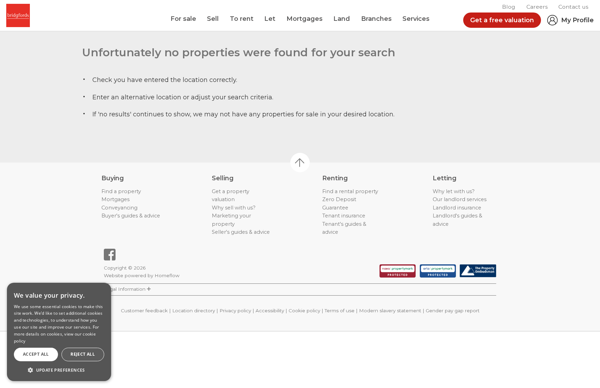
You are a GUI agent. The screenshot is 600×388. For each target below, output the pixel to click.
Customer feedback (144, 310)
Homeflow (167, 275)
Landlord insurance (457, 208)
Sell (213, 19)
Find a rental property (350, 191)
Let (269, 19)
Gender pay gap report (453, 310)
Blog (508, 6)
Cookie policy (304, 310)
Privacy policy (235, 310)
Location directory (193, 310)
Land (341, 19)
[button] (59, 370)
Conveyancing (119, 208)
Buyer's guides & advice (130, 216)
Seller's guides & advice (241, 232)
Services (416, 19)
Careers (537, 6)
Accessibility (270, 310)
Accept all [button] (36, 354)
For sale (183, 19)
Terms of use (340, 310)
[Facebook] (110, 255)
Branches (376, 19)
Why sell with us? (234, 208)
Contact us (573, 6)
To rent (241, 19)
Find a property (121, 191)
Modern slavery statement (390, 310)
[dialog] (59, 332)
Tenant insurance (343, 216)
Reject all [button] (82, 354)
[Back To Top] (300, 162)
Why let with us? (454, 191)
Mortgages (304, 19)
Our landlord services (459, 199)
